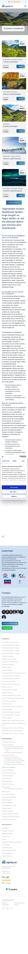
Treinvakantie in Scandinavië (11, 332)
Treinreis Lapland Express (12, 158)
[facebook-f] (11, 908)
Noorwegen (14, 59)
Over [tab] (23, 461)
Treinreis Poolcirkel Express (12, 191)
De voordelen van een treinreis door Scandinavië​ (12, 293)
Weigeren (14, 496)
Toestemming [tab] (5, 461)
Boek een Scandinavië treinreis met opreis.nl (12, 404)
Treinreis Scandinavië (10, 62)
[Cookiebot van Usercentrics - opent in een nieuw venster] (19, 457)
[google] (7, 908)
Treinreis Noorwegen (10, 126)
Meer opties (13, 491)
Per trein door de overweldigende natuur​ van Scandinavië (13, 236)
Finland (13, 156)
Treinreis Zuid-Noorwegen (12, 94)
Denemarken (7, 59)
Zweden (20, 59)
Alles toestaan (14, 487)
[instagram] (3, 908)
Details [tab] (14, 461)
